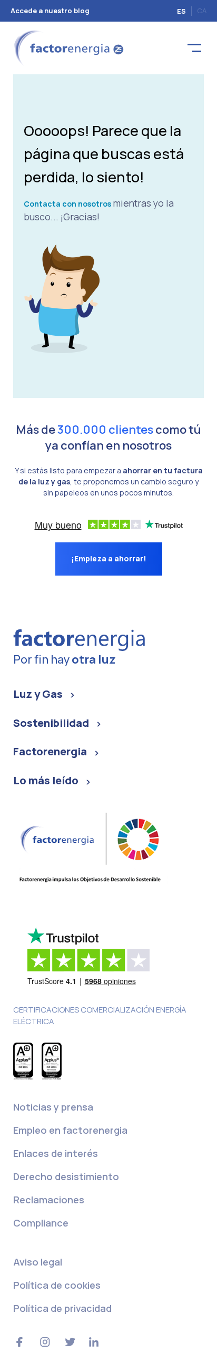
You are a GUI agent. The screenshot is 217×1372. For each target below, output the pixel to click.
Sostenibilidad (51, 723)
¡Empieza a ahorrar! (108, 558)
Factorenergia (50, 751)
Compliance (40, 1223)
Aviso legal (37, 1262)
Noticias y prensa (53, 1107)
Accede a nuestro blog (50, 10)
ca (201, 10)
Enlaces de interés (55, 1153)
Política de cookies (57, 1285)
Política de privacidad (62, 1308)
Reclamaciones (48, 1199)
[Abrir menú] (194, 48)
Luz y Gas (38, 694)
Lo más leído (45, 780)
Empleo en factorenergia (70, 1130)
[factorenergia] (67, 47)
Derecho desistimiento (66, 1176)
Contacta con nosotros (67, 204)
